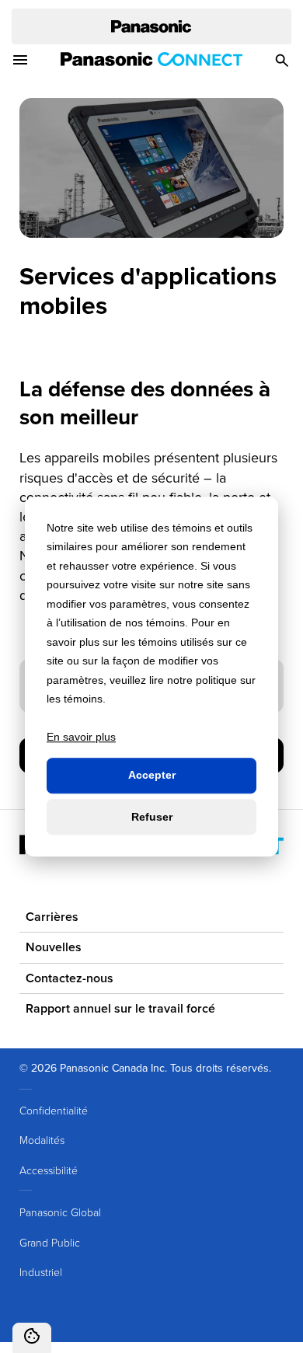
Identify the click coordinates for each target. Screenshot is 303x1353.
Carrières (52, 917)
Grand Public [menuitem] (49, 1242)
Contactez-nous (69, 978)
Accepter (152, 775)
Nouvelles (54, 947)
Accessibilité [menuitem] (48, 1170)
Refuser (151, 817)
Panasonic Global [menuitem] (60, 1212)
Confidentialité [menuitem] (53, 1110)
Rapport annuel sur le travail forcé (120, 1008)
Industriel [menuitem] (40, 1271)
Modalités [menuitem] (41, 1139)
